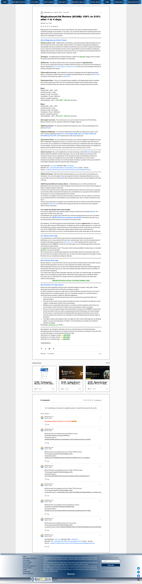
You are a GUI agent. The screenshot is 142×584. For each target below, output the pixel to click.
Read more (71, 574)
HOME (24, 556)
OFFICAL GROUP (27, 568)
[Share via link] (53, 348)
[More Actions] (100, 417)
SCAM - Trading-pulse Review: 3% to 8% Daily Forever (43, 383)
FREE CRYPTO (26, 564)
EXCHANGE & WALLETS (29, 566)
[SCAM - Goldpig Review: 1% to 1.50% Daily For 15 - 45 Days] (71, 372)
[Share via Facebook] (41, 348)
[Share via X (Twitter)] (45, 348)
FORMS (25, 569)
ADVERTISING (26, 571)
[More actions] (100, 12)
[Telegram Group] (138, 572)
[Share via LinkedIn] (49, 348)
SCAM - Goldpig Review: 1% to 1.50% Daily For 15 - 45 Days (70, 383)
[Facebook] (138, 576)
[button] (18, 2)
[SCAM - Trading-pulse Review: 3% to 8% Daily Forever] (44, 372)
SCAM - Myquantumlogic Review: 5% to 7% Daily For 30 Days (97, 383)
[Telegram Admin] (138, 568)
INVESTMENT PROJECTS (29, 558)
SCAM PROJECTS (46, 343)
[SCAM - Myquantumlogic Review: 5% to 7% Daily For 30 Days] (98, 372)
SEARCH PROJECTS (28, 573)
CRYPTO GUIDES (27, 562)
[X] (138, 580)
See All (108, 362)
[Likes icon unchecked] (46, 425)
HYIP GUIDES (26, 560)
